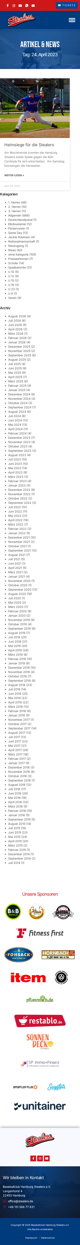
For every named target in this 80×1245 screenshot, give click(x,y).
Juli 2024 (14, 416)
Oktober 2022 (17, 498)
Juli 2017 (14, 737)
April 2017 (15, 750)
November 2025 (19, 351)
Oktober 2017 (17, 724)
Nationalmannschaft (21, 241)
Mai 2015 (14, 836)
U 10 (11, 271)
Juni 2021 (14, 563)
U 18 (11, 285)
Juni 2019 (14, 641)
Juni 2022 (15, 511)
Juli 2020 (14, 598)
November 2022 (19, 494)
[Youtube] (47, 1158)
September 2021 (19, 550)
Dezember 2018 (19, 667)
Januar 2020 (17, 615)
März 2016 (15, 806)
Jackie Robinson (19, 237)
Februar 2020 (17, 611)
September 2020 (19, 589)
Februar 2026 (17, 338)
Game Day (15, 232)
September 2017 (19, 728)
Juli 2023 (14, 459)
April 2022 (15, 520)
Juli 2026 (14, 320)
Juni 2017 (14, 741)
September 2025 (19, 355)
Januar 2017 (16, 763)
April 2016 (15, 802)
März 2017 (15, 754)
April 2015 (15, 841)
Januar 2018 (16, 715)
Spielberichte (17, 267)
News (12, 250)
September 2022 (19, 502)
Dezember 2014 (19, 854)
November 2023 (19, 442)
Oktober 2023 (17, 446)
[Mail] (33, 5)
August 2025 (17, 359)
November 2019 (19, 620)
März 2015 (15, 845)
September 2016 (19, 780)
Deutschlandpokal (20, 219)
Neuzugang (16, 245)
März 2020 (15, 607)
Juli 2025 (14, 364)
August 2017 (16, 732)
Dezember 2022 (19, 489)
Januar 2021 (16, 576)
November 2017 (19, 719)
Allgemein (14, 215)
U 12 (11, 276)
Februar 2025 (17, 385)
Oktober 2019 (17, 624)
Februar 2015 (17, 849)
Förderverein (16, 228)
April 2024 (15, 429)
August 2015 (16, 823)
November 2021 (19, 541)
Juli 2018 (14, 689)
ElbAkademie (17, 224)
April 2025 (15, 377)
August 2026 (17, 316)
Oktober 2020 (17, 585)
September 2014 (19, 858)
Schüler (13, 263)
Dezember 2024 (19, 394)
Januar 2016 (16, 815)
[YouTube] (20, 5)
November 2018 (19, 672)
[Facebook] (7, 5)
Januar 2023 (17, 485)
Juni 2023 (15, 463)
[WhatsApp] (26, 5)
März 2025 (15, 381)
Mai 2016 (14, 797)
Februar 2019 (17, 659)
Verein (12, 298)
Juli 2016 (14, 789)
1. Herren (14, 202)
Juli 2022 (14, 507)
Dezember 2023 (19, 437)
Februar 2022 (17, 528)
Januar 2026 (17, 342)
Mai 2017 (14, 745)
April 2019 (15, 650)
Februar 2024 (17, 433)
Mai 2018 (14, 698)
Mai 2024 (14, 424)
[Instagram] (14, 5)
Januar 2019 (16, 663)
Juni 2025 (15, 368)
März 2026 (15, 333)
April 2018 (15, 702)
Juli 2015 (14, 828)
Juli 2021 (14, 559)
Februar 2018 (17, 711)
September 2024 (19, 407)
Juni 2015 (14, 832)
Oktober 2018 (17, 676)
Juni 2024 (15, 420)
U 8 (10, 293)
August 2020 (17, 594)
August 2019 (16, 633)
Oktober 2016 (17, 776)
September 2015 (19, 819)
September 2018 (19, 680)
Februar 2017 (17, 758)
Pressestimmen (18, 258)
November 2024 (19, 398)
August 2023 (17, 455)
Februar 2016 (17, 810)
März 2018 (15, 706)
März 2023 (15, 476)
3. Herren (14, 211)
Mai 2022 (14, 515)
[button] (72, 20)
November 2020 (19, 581)
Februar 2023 (17, 481)
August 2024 (17, 411)
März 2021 (15, 572)
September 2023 (19, 450)
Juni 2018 (14, 693)
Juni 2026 (15, 325)
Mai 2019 (14, 646)
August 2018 (16, 685)
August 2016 (16, 784)
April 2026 (15, 329)
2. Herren (14, 206)
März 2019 (15, 654)
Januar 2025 (16, 390)
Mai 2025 (14, 372)
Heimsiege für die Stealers (29, 144)
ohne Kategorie (18, 254)
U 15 (11, 280)
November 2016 (19, 771)
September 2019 (19, 628)
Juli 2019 (14, 637)
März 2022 (15, 524)
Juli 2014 (14, 862)
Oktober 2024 (17, 403)
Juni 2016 (14, 793)
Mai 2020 (14, 602)
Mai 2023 (14, 468)
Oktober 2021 (17, 546)
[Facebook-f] (33, 1158)
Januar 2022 (17, 533)
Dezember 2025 (19, 346)
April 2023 (15, 472)
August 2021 (16, 555)
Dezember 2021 (19, 537)
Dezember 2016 (19, 767)
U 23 (11, 289)
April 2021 (15, 568)
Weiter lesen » (14, 175)
